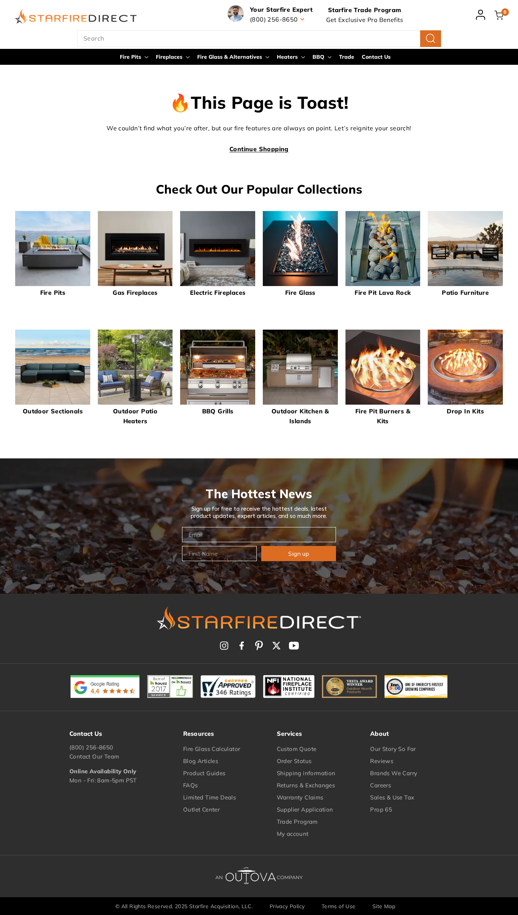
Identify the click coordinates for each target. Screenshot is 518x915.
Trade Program (297, 821)
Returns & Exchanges (306, 785)
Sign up (298, 553)
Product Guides (204, 773)
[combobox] (259, 38)
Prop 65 (381, 809)
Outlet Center (201, 809)
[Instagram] (224, 646)
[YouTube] (294, 646)
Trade (346, 56)
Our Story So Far (393, 748)
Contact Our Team (94, 756)
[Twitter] (276, 646)
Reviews (381, 761)
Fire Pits (131, 56)
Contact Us (376, 56)
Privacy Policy (287, 906)
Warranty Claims (300, 797)
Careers (380, 785)
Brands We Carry (393, 773)
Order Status (294, 761)
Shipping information (306, 773)
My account (293, 833)
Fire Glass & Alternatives (230, 56)
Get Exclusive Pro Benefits (364, 19)
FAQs (190, 785)
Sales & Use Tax (392, 797)
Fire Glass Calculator (211, 748)
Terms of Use (339, 906)
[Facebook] (241, 646)
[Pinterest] (259, 646)
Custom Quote (297, 748)
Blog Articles (200, 761)
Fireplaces (170, 56)
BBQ (319, 56)
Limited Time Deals (209, 797)
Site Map (383, 906)
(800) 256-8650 (91, 747)
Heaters (288, 56)
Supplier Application (305, 809)
